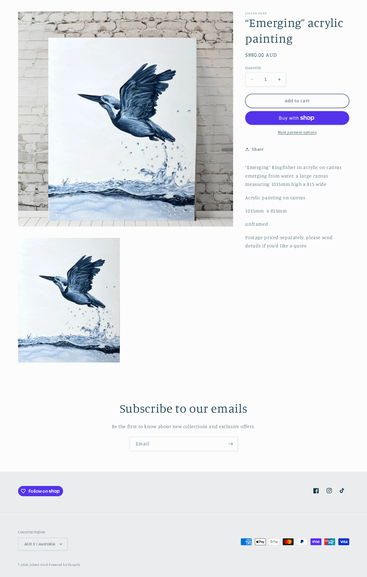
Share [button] (257, 149)
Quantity (253, 67)
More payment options (297, 132)
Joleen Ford (39, 565)
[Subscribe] (230, 444)
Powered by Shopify (64, 565)
